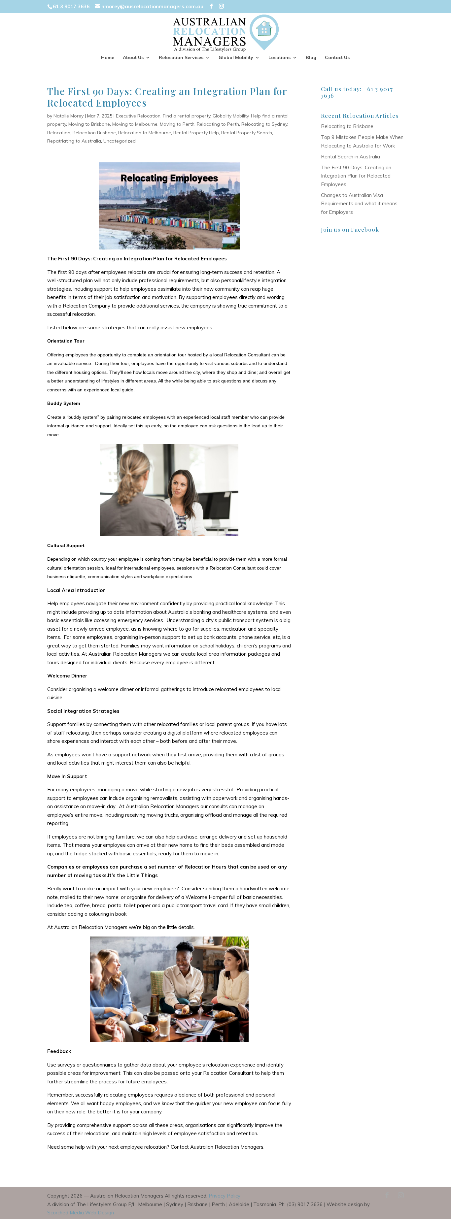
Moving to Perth (177, 124)
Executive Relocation (138, 116)
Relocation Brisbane (94, 133)
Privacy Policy (224, 1196)
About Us (133, 57)
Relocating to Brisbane (347, 126)
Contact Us (337, 57)
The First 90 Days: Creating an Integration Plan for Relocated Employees (356, 175)
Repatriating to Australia (74, 141)
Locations (279, 57)
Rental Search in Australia (350, 156)
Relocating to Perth (218, 124)
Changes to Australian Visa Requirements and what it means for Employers (359, 203)
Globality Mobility (231, 116)
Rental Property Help (196, 133)
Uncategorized (119, 141)
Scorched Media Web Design (80, 1212)
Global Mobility (236, 57)
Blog (311, 57)
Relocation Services (181, 57)
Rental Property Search (246, 133)
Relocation (58, 133)
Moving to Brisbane (89, 124)
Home (107, 57)
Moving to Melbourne (134, 124)
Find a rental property (186, 116)
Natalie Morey (68, 116)
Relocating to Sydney (264, 124)
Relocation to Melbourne (144, 133)
